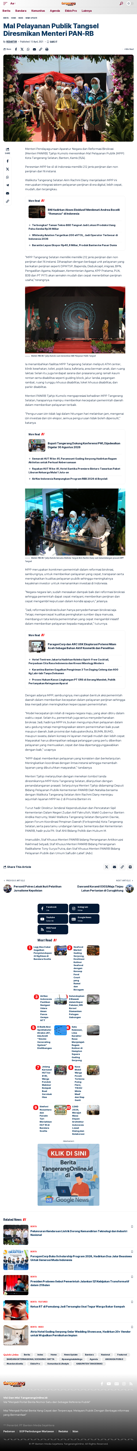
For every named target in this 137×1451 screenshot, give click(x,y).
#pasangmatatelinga (72, 1359)
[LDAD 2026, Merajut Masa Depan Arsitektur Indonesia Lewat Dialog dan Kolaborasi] (93, 1110)
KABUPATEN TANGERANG (89, 1363)
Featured (42, 1302)
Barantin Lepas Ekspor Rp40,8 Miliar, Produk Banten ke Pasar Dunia (74, 245)
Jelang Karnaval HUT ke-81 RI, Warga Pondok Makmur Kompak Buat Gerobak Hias (47, 1081)
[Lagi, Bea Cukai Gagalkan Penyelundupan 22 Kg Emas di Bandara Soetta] (60, 950)
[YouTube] (109, 1384)
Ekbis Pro (35, 1363)
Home (13, 18)
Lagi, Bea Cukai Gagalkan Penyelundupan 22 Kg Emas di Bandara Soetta (43, 953)
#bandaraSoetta (15, 1363)
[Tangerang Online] (68, 3)
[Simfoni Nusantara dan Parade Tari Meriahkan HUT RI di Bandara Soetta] (60, 1110)
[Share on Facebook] (16, 49)
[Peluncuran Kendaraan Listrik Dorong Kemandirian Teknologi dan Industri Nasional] (15, 1235)
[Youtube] (53, 919)
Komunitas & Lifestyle (58, 1363)
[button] (6, 3)
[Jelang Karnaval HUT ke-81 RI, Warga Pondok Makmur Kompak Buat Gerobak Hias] (60, 1070)
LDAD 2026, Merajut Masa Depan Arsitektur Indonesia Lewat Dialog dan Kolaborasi (78, 1120)
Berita (6, 18)
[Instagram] (84, 908)
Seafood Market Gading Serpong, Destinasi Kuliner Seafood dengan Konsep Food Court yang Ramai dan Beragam (79, 968)
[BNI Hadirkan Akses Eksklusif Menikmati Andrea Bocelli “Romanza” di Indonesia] (37, 212)
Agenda (94, 1359)
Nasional (105, 1354)
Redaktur (11, 41)
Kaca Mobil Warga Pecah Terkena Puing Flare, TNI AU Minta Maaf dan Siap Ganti (79, 1083)
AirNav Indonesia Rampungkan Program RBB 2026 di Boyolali (69, 478)
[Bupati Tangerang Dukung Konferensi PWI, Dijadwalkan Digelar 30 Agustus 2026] (37, 445)
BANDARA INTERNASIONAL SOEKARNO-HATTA (30, 1359)
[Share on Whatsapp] (28, 49)
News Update (31, 18)
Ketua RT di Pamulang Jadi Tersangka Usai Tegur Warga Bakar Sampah (77, 1306)
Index (20, 18)
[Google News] (84, 919)
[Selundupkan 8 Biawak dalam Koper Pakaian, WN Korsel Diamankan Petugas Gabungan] (93, 999)
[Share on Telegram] (8, 185)
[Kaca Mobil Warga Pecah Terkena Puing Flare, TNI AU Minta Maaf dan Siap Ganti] (93, 1070)
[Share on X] (22, 49)
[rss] (53, 929)
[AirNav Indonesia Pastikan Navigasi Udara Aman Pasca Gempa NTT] (60, 999)
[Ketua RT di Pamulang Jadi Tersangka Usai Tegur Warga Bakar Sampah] (15, 1310)
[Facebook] (53, 908)
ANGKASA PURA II (114, 1359)
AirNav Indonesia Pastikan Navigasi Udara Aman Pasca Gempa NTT (46, 1008)
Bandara (89, 1354)
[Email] (34, 49)
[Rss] (131, 1384)
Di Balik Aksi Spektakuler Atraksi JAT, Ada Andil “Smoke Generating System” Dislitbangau (44, 1037)
